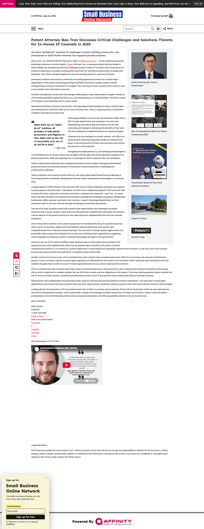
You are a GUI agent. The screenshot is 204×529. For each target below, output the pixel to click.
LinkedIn (35, 329)
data (70, 98)
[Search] (152, 28)
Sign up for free (25, 516)
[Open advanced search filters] (158, 28)
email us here (37, 316)
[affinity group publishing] (16, 267)
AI (97, 151)
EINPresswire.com (87, 61)
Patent (70, 64)
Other (33, 336)
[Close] (46, 478)
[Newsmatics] (16, 273)
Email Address (13, 506)
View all (198, 3)
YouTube (35, 332)
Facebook (35, 323)
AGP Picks (7, 4)
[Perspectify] (16, 261)
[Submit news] (16, 256)
